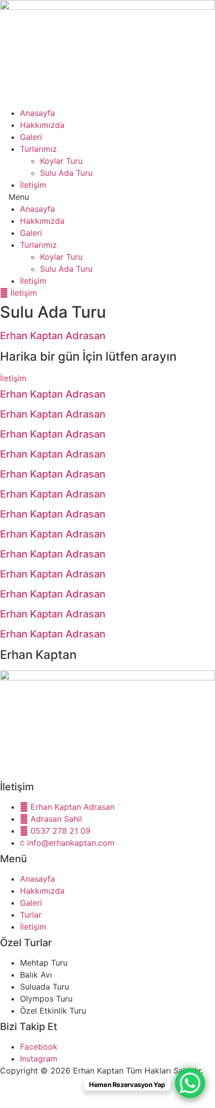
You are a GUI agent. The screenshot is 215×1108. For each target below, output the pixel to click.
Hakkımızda (42, 125)
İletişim (33, 185)
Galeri (31, 137)
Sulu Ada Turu (66, 173)
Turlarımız (38, 149)
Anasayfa (37, 113)
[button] (107, 197)
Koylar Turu (61, 161)
